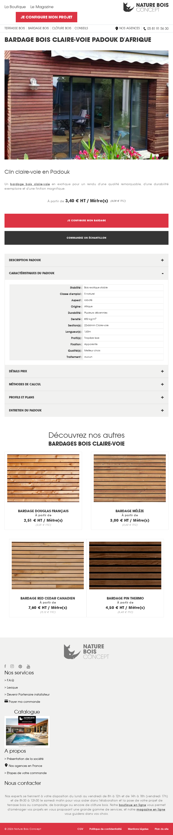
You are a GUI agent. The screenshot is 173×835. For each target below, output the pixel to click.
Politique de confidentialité (105, 829)
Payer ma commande (24, 702)
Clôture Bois (61, 28)
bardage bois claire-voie (30, 184)
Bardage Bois (38, 28)
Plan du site (161, 829)
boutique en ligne (132, 805)
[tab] (86, 260)
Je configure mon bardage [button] (86, 220)
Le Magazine (42, 6)
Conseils (81, 28)
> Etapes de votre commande (26, 773)
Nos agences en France (25, 766)
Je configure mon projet (46, 17)
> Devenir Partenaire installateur (27, 694)
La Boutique (15, 6)
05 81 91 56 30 (157, 28)
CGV (80, 829)
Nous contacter (23, 783)
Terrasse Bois (15, 28)
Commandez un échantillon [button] (86, 237)
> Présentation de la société (24, 759)
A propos (15, 751)
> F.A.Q (9, 680)
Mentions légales (138, 829)
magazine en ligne (151, 809)
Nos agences (129, 28)
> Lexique (11, 687)
